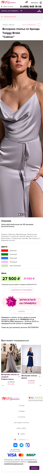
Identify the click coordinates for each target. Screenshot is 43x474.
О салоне (21, 417)
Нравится (19, 376)
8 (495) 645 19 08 (30, 6)
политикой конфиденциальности (20, 463)
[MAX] (28, 445)
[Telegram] (21, 445)
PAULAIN (31, 383)
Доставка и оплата (21, 423)
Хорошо (34, 468)
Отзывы (22, 411)
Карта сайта (21, 428)
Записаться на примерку (27, 301)
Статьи (21, 406)
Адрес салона (8, 6)
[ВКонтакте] (15, 445)
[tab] (19, 214)
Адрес (22, 434)
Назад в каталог (10, 17)
